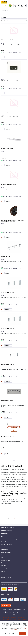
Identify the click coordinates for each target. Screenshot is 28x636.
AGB (2, 536)
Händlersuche (13, 617)
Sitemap (3, 562)
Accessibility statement (6, 544)
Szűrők (4, 17)
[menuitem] (4, 5)
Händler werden (21, 617)
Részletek (7, 57)
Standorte (3, 565)
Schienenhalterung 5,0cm (7, 328)
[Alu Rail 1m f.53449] (14, 247)
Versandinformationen (6, 577)
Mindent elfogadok (13, 633)
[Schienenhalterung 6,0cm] (14, 355)
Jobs (2, 557)
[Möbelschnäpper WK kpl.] (14, 427)
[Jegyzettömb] (18, 5)
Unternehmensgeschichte (7, 574)
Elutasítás (5, 633)
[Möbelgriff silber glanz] (14, 138)
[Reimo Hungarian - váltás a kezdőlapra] (4, 2)
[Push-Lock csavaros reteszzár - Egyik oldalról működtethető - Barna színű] (14, 211)
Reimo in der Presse (5, 560)
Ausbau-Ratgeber (5, 541)
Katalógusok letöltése (7, 619)
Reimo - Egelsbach (6, 568)
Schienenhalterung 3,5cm (7, 292)
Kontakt (14, 619)
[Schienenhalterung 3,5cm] (14, 283)
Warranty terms (4, 549)
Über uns (3, 571)
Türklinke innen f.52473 (7, 40)
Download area (6, 617)
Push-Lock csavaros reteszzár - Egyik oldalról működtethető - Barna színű (12, 221)
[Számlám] (21, 5)
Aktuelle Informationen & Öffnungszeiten (10, 539)
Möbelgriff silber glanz (7, 148)
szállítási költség (13, 611)
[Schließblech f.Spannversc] (14, 66)
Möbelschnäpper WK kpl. (7, 436)
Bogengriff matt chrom (7, 400)
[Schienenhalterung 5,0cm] (14, 319)
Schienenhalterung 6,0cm (7, 364)
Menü (5, 5)
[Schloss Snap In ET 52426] (14, 102)
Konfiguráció (22, 633)
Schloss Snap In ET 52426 (7, 112)
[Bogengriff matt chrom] (14, 391)
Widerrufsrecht (4, 580)
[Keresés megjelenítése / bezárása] (14, 5)
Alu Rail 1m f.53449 (6, 256)
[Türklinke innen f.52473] (14, 30)
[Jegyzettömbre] (2, 57)
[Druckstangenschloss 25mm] (14, 175)
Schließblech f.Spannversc (8, 76)
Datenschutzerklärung (6, 547)
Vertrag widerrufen (6, 605)
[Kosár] (25, 5)
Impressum (3, 554)
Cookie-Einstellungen (6, 552)
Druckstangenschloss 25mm (8, 184)
